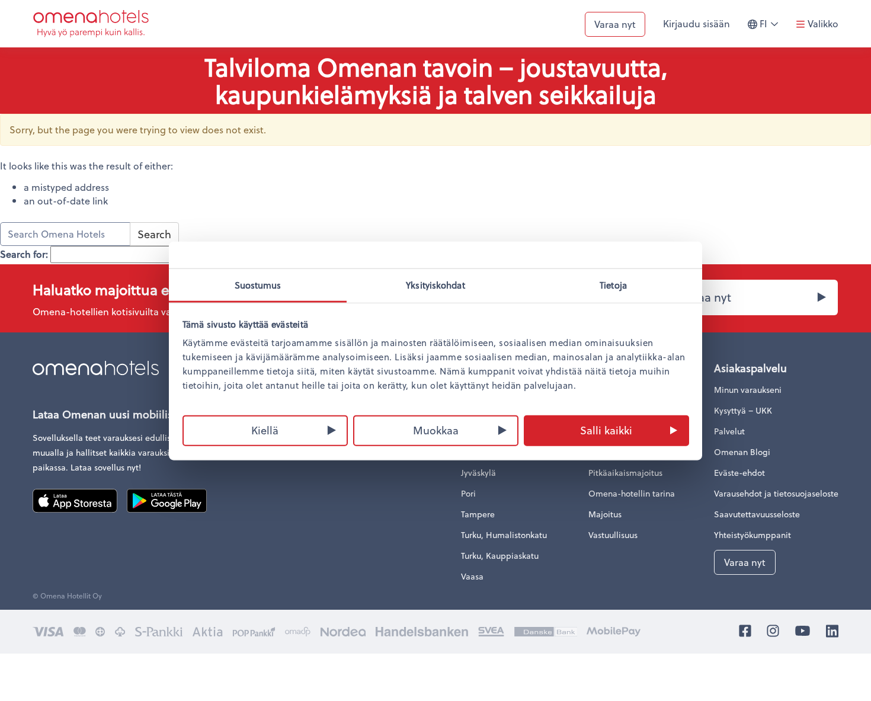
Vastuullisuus (613, 535)
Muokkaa (436, 429)
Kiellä (264, 429)
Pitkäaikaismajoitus (625, 472)
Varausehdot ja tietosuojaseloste (776, 493)
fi (772, 28)
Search (154, 234)
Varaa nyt (615, 24)
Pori (468, 493)
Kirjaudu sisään (696, 23)
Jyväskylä (478, 472)
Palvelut (729, 431)
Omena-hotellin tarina (631, 493)
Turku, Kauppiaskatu (500, 555)
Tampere (478, 514)
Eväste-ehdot (739, 472)
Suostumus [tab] (258, 284)
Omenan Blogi (742, 452)
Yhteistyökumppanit (752, 535)
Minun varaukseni (748, 389)
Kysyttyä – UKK (743, 410)
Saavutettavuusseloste (757, 514)
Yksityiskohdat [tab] (435, 284)
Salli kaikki (606, 429)
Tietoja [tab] (613, 284)
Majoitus (605, 514)
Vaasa (472, 576)
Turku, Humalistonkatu (504, 535)
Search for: (24, 254)
